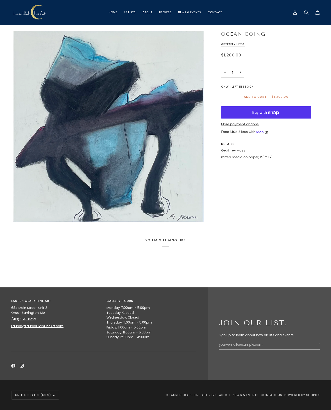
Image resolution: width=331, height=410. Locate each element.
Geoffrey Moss (233, 44)
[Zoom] (109, 126)
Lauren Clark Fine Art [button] (31, 301)
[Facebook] (13, 366)
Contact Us (271, 395)
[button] (165, 12)
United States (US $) (33, 395)
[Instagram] (22, 366)
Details (227, 144)
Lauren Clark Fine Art (189, 395)
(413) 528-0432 (23, 319)
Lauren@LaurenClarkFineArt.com (37, 326)
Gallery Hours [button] (120, 301)
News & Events (245, 395)
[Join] (316, 344)
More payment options (240, 124)
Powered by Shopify (302, 395)
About (224, 395)
